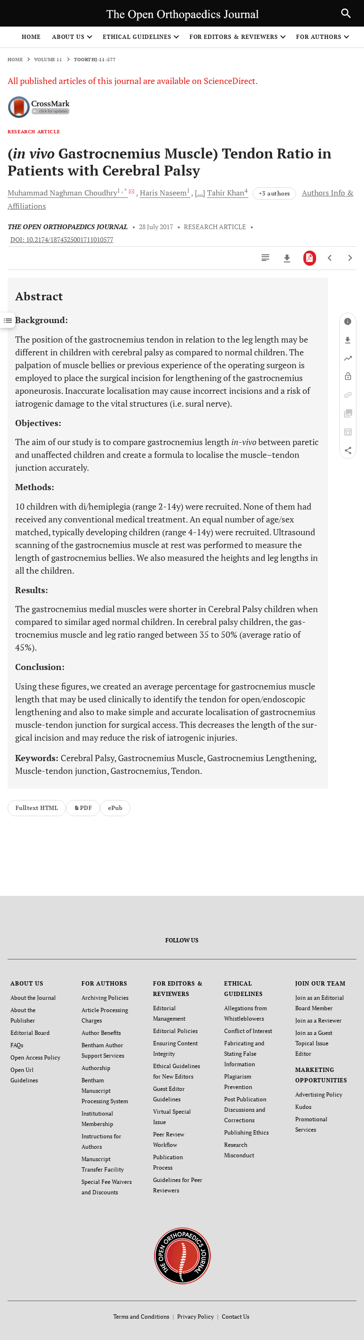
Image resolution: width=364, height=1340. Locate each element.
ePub (115, 807)
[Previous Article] (330, 258)
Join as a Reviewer (318, 1020)
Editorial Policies (175, 1030)
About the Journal (33, 997)
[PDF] (309, 258)
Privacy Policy (195, 1316)
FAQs (16, 1045)
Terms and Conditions (141, 1316)
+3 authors (274, 193)
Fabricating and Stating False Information (244, 1054)
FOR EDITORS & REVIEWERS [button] (234, 36)
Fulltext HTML (37, 807)
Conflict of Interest (248, 1030)
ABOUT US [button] (68, 36)
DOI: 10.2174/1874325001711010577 (61, 239)
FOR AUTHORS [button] (319, 36)
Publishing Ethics (246, 1132)
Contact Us (235, 1316)
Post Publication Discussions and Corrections (245, 1110)
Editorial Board (30, 1032)
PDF (86, 807)
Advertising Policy (318, 1094)
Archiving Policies (105, 997)
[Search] (346, 13)
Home (31, 36)
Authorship (96, 1067)
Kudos (303, 1106)
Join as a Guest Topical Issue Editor (313, 1043)
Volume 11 (48, 59)
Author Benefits (101, 1032)
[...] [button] (200, 192)
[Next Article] (350, 258)
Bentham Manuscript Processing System (105, 1091)
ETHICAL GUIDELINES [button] (137, 36)
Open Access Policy (35, 1057)
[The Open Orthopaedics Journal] (182, 1254)
